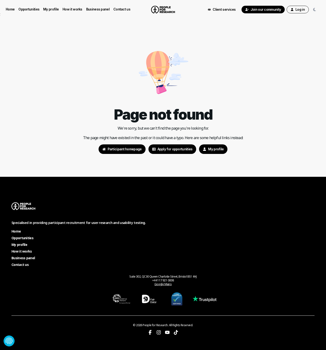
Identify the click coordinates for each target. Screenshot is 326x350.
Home (10, 9)
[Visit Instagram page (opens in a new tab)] (158, 332)
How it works (72, 9)
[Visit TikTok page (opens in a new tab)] (176, 332)
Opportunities (28, 9)
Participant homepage (125, 149)
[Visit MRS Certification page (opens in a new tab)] (122, 299)
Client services (224, 9)
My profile (51, 9)
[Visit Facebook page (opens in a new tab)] (150, 332)
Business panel (98, 9)
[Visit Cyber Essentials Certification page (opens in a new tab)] (176, 298)
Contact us (121, 9)
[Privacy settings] (9, 340)
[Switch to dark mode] (315, 9)
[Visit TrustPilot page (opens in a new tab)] (204, 299)
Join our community (266, 9)
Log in (300, 9)
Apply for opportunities (175, 149)
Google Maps (163, 284)
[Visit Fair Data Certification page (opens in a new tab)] (149, 299)
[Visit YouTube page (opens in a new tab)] (167, 332)
